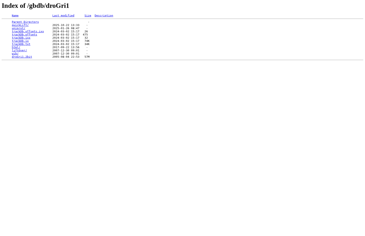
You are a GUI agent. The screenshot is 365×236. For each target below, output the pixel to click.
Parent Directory (25, 21)
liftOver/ (19, 50)
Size (87, 15)
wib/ (15, 53)
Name (15, 15)
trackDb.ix (20, 40)
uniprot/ (18, 28)
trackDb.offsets (24, 34)
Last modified (63, 15)
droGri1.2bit (22, 56)
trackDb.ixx (21, 37)
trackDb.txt (21, 44)
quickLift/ (20, 25)
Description (104, 15)
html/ (16, 47)
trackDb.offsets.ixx (28, 31)
